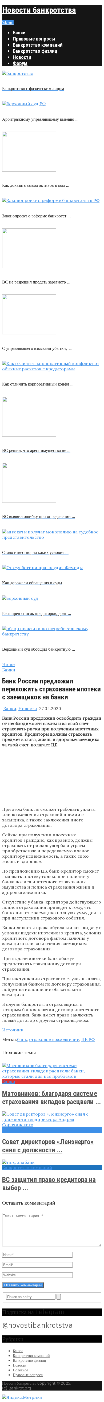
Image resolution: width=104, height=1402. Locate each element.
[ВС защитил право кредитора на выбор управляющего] (52, 1162)
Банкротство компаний (38, 45)
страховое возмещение (54, 1039)
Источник (12, 1029)
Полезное (20, 1370)
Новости (22, 57)
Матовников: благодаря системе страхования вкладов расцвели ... (51, 1097)
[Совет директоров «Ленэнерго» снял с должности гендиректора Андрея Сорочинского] (52, 1119)
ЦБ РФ (88, 1039)
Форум (20, 63)
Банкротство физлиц (35, 51)
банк (22, 1039)
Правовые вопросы (34, 39)
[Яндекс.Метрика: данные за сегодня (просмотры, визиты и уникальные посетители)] (22, 1397)
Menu (8, 22)
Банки (19, 33)
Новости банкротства (39, 10)
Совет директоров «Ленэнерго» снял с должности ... (48, 1146)
